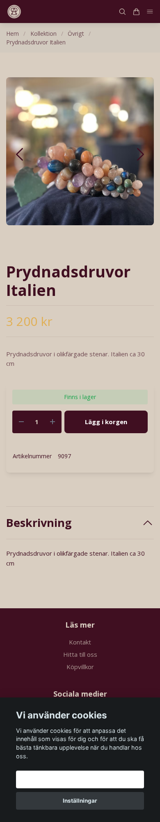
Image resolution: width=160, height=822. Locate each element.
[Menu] (150, 11)
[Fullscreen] (80, 151)
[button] (140, 154)
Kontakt (80, 642)
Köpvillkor (80, 667)
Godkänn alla (80, 779)
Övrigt (76, 33)
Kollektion (43, 33)
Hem (12, 33)
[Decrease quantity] (21, 422)
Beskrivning (39, 522)
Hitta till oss (80, 654)
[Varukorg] (136, 12)
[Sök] (122, 12)
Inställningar (80, 800)
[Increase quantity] (52, 422)
